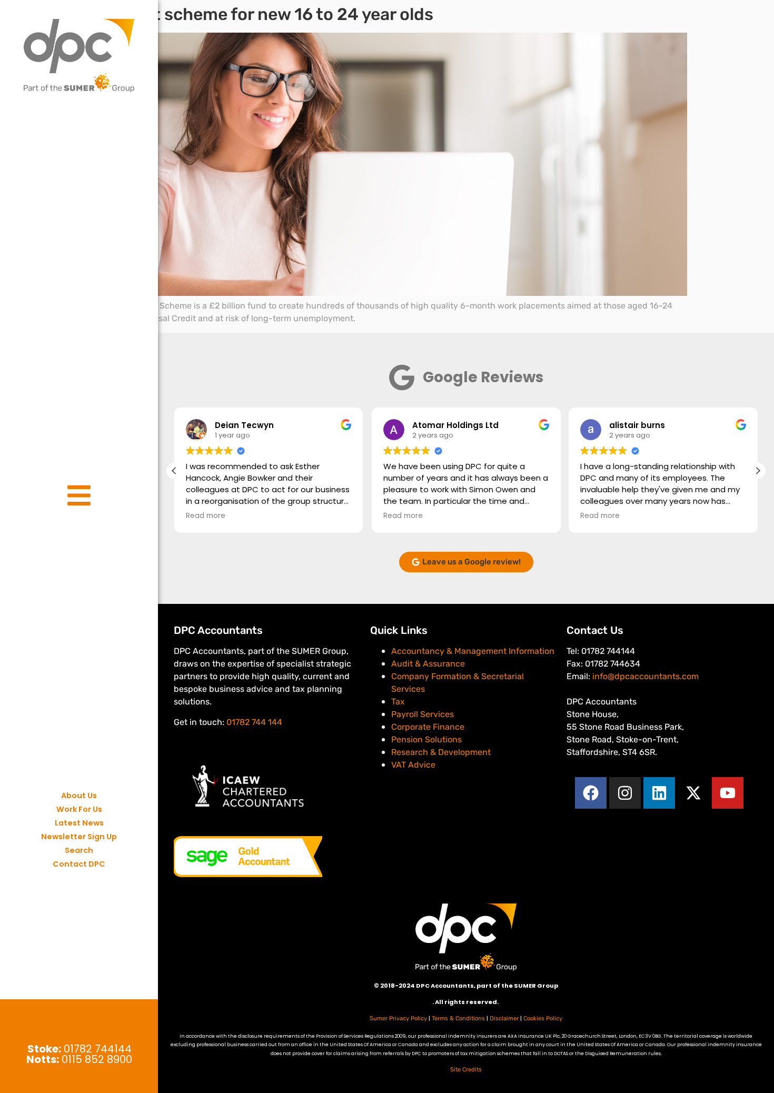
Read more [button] (205, 516)
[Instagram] (625, 793)
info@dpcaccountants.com (645, 676)
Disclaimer (504, 1018)
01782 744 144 (254, 722)
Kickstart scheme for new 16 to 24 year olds (260, 14)
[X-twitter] (693, 793)
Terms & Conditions (458, 1018)
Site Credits (466, 1069)
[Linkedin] (659, 793)
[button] (758, 471)
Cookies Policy (542, 1018)
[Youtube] (727, 793)
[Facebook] (591, 793)
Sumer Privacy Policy (398, 1018)
